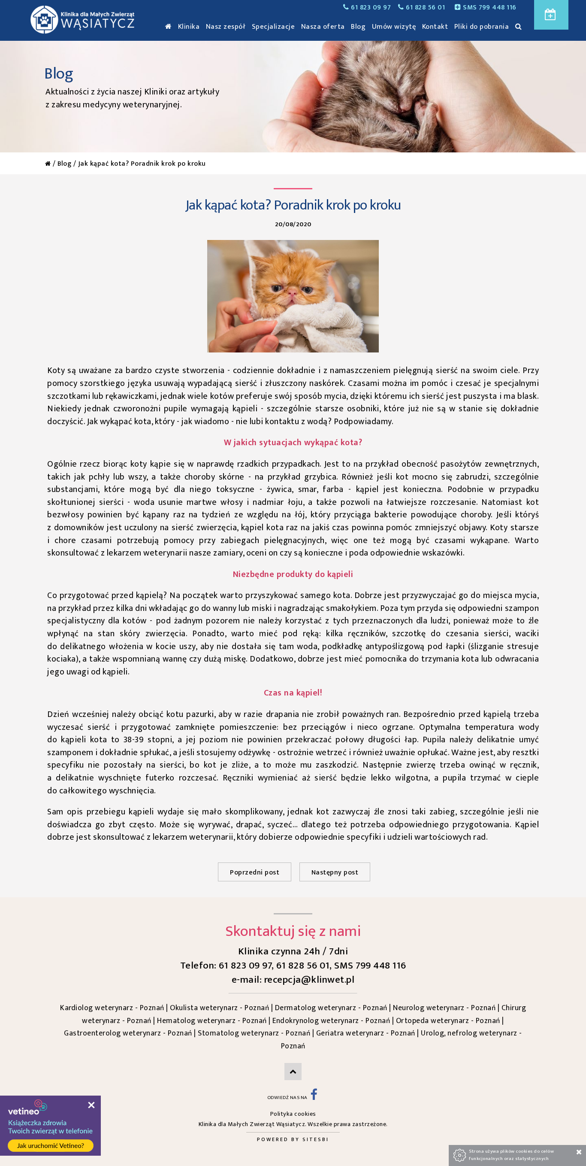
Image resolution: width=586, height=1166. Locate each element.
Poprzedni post (254, 872)
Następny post (335, 872)
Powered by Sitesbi (293, 1139)
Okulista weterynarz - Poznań (219, 1008)
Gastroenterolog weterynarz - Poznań (128, 1033)
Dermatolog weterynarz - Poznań (331, 1008)
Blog (64, 164)
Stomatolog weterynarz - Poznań (254, 1033)
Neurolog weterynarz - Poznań (444, 1008)
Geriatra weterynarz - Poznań (365, 1033)
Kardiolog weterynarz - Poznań (112, 1008)
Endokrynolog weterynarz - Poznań (331, 1020)
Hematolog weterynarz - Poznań (212, 1020)
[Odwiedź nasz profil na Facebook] (313, 1097)
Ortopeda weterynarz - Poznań (448, 1020)
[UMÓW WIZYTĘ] (551, 15)
